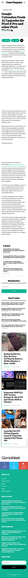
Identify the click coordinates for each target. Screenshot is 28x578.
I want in (14, 291)
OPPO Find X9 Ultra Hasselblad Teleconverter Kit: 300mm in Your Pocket (13, 270)
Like (5, 462)
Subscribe (23, 462)
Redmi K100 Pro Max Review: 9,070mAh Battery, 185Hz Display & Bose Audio (13, 250)
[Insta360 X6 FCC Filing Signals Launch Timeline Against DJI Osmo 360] (14, 419)
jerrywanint (7, 367)
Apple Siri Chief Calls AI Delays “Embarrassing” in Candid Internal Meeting (13, 550)
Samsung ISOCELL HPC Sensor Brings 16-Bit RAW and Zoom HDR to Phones (14, 256)
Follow (14, 462)
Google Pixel (6, 31)
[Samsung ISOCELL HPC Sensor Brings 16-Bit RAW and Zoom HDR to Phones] (14, 380)
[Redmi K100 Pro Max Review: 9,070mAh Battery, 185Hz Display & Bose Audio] (14, 342)
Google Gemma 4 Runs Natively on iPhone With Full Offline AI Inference (13, 532)
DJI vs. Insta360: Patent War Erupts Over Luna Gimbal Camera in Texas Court (13, 325)
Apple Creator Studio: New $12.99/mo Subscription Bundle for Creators (14, 544)
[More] (21, 40)
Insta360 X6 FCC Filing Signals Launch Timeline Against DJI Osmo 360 (13, 263)
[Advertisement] (14, 94)
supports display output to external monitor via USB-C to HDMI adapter (13, 165)
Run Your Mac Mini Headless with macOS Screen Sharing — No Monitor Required (13, 538)
